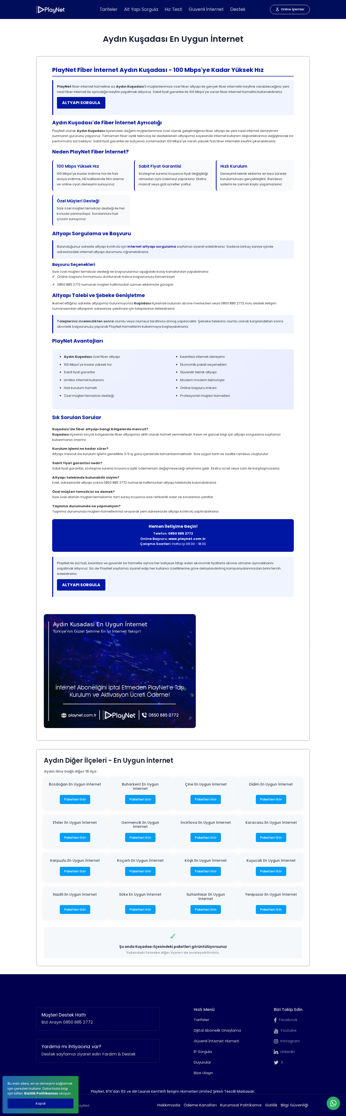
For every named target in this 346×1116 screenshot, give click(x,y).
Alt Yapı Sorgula (141, 9)
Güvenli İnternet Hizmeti (216, 1041)
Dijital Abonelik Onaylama (217, 1030)
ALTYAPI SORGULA (81, 103)
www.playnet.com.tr (187, 538)
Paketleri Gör (75, 799)
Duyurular (202, 1062)
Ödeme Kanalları (200, 1105)
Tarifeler (109, 9)
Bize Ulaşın (203, 1072)
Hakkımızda (168, 1105)
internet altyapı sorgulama (151, 246)
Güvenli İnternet (206, 9)
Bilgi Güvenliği (294, 1105)
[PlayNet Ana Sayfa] (50, 9)
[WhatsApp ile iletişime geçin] (333, 1103)
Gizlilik (271, 1105)
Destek (237, 9)
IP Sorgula (203, 1051)
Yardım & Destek (119, 1054)
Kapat (41, 1103)
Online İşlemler (292, 9)
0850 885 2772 (180, 533)
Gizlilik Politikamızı (41, 1093)
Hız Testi (173, 9)
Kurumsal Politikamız (241, 1105)
